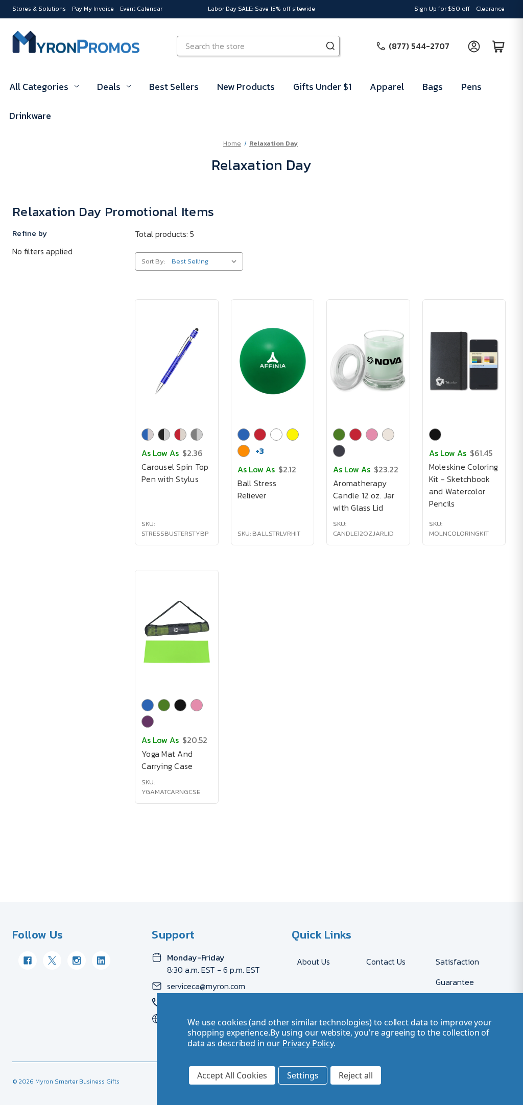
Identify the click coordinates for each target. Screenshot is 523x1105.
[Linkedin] (101, 960)
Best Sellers (174, 86)
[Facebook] (27, 960)
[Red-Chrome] (180, 434)
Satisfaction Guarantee (457, 971)
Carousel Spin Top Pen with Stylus (174, 473)
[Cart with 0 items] (498, 46)
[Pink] (372, 434)
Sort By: (153, 261)
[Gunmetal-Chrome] (197, 434)
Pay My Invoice (93, 8)
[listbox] (206, 261)
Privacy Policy (308, 1043)
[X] (52, 960)
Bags (432, 86)
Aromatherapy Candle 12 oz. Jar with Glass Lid (363, 495)
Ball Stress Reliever (257, 489)
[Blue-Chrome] (147, 434)
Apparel (387, 86)
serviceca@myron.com (206, 986)
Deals (109, 86)
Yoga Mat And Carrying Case (167, 760)
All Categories (38, 86)
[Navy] (339, 451)
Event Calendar (141, 8)
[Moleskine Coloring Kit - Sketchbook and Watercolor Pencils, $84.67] (464, 361)
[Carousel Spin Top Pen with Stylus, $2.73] (176, 361)
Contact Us (386, 961)
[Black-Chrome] (164, 434)
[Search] (330, 46)
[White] (276, 434)
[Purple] (147, 721)
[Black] (435, 434)
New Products (246, 86)
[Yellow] (293, 434)
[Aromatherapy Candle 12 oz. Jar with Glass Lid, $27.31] (368, 361)
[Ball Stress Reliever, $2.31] (272, 361)
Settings (303, 1075)
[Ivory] (388, 434)
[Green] (339, 434)
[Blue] (243, 434)
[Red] (260, 434)
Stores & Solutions (39, 8)
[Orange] (243, 451)
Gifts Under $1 (322, 86)
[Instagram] (76, 960)
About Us (313, 961)
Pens (471, 86)
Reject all (356, 1075)
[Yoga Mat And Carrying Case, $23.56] (176, 631)
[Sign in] (474, 46)
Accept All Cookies (232, 1075)
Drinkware (30, 116)
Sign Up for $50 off (442, 8)
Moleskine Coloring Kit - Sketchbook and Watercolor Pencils (463, 485)
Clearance (490, 8)
